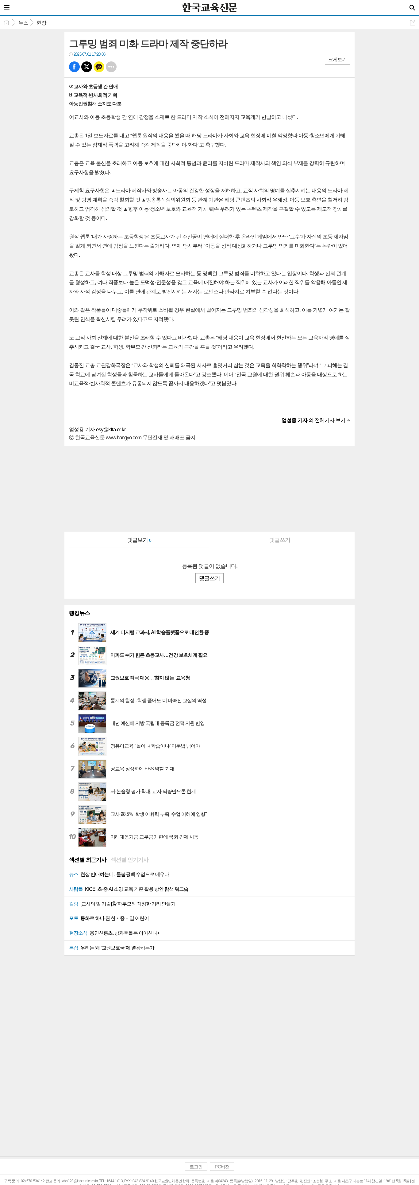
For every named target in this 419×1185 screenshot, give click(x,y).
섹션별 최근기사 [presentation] (87, 860)
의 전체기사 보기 (313, 420)
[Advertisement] (209, 489)
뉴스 (23, 23)
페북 (74, 66)
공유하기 (412, 22)
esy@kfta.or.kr (111, 429)
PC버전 (222, 1166)
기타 (111, 66)
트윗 (86, 66)
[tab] (88, 860)
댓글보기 (139, 540)
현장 (41, 23)
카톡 (99, 66)
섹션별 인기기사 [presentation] (129, 860)
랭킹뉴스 (79, 613)
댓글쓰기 (279, 540)
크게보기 (337, 59)
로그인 (196, 1166)
